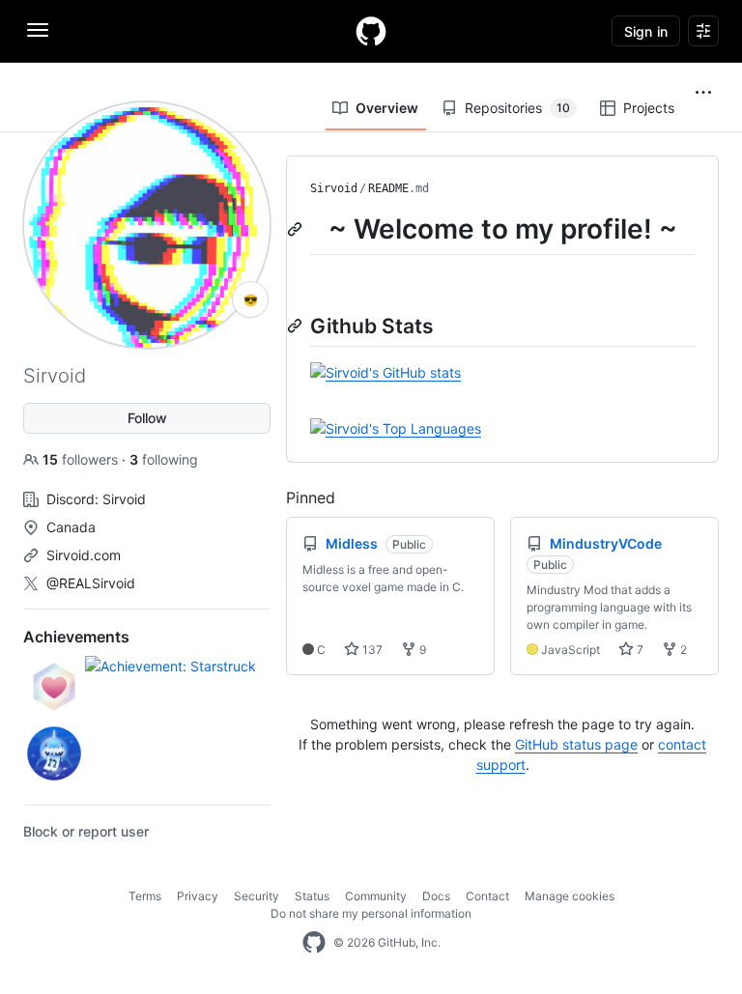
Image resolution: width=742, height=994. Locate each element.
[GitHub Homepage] (314, 942)
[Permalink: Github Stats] (296, 325)
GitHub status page (576, 744)
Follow (147, 418)
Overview (387, 107)
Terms (144, 896)
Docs (436, 896)
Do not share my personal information (371, 913)
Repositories (517, 107)
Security (256, 896)
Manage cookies (569, 896)
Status (312, 896)
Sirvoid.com (83, 555)
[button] (703, 92)
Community (376, 896)
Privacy (197, 896)
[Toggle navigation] (37, 29)
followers (82, 459)
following (163, 459)
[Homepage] (371, 30)
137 (371, 649)
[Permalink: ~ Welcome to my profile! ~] (296, 228)
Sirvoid (333, 188)
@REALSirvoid (90, 583)
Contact (487, 896)
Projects (648, 107)
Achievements (76, 636)
